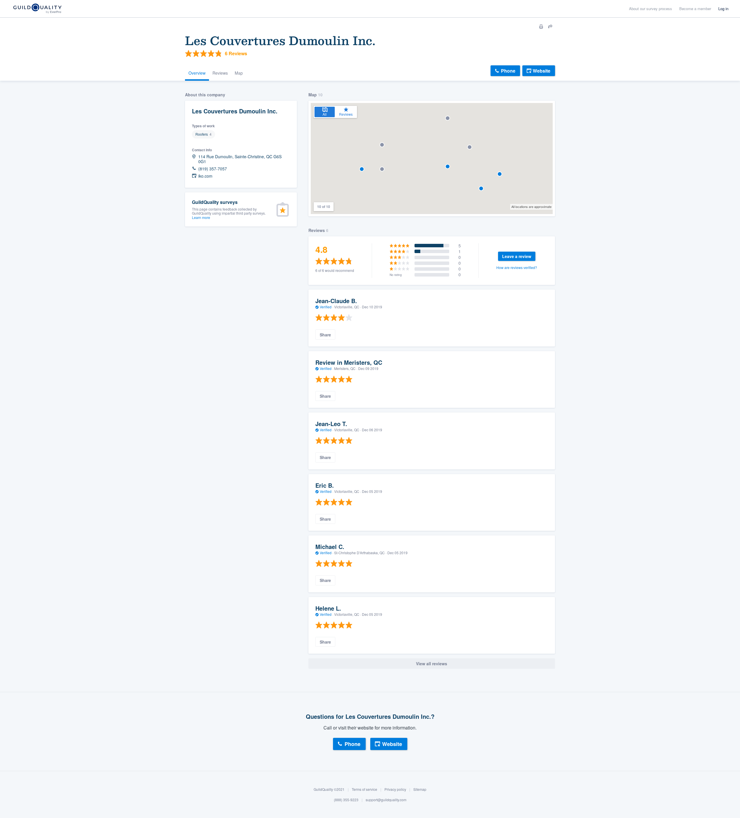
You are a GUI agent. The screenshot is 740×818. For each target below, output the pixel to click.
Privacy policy (395, 789)
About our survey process (650, 8)
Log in (723, 8)
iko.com (205, 176)
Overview (197, 73)
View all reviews (431, 663)
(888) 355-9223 (346, 799)
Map (239, 73)
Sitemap (419, 789)
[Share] (550, 26)
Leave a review (516, 256)
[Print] (541, 26)
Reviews (220, 73)
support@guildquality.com (386, 799)
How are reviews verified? (516, 267)
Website (541, 70)
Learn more (201, 217)
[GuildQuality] (37, 8)
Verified (325, 306)
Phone (508, 70)
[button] (469, 147)
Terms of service (364, 789)
